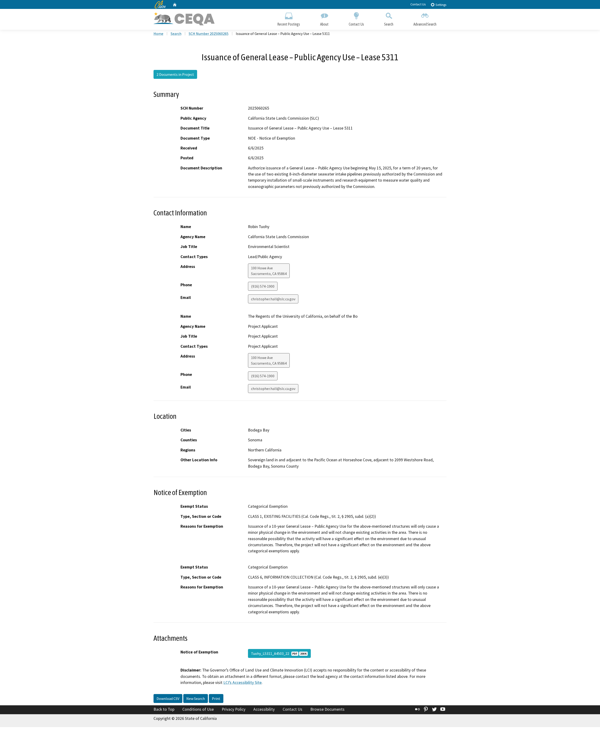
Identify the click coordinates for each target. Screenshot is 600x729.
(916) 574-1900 (262, 286)
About (324, 24)
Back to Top (164, 709)
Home (158, 33)
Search (388, 24)
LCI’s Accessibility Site (242, 682)
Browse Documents (327, 709)
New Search (195, 698)
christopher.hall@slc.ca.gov (273, 299)
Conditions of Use (198, 709)
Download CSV (168, 698)
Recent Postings (288, 24)
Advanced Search (424, 24)
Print (216, 698)
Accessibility (264, 709)
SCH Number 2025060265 (209, 33)
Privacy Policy (233, 709)
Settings (440, 5)
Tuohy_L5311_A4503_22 (279, 653)
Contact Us (418, 4)
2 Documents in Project (175, 74)
